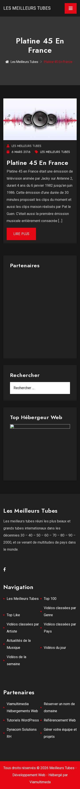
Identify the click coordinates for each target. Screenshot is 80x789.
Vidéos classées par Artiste (23, 627)
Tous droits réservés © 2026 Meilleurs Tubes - (40, 768)
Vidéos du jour (55, 648)
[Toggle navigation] (71, 8)
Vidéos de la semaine (16, 660)
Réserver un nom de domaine (59, 707)
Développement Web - (30, 775)
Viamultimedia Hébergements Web (22, 707)
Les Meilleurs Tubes (27, 8)
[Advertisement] (40, 312)
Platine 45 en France (37, 162)
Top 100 (50, 599)
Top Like (13, 615)
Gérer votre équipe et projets (60, 733)
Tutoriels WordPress (23, 720)
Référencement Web (60, 720)
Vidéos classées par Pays (60, 627)
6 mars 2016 (21, 152)
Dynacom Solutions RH (22, 733)
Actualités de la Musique (19, 644)
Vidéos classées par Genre (60, 611)
